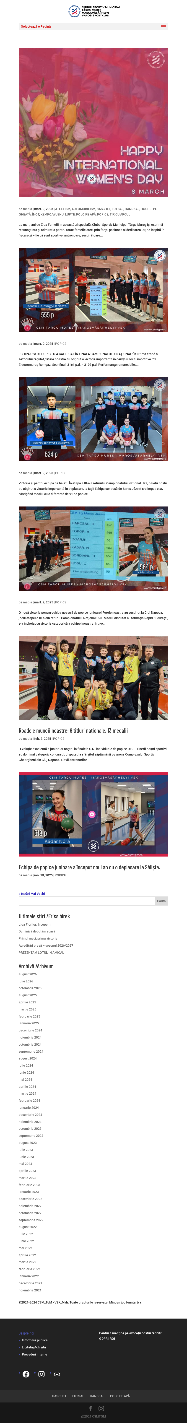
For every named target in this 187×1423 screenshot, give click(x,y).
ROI (112, 1338)
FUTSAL (117, 209)
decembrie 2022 (30, 1199)
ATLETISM (62, 209)
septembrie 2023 (31, 1135)
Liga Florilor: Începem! (35, 924)
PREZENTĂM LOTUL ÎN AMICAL (41, 952)
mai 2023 (25, 1164)
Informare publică (35, 1340)
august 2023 (28, 1143)
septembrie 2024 (31, 1051)
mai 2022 (25, 1248)
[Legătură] (57, 1374)
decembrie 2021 (30, 1283)
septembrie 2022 (31, 1220)
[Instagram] (41, 1374)
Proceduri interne (34, 1354)
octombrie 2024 (30, 1044)
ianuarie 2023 (29, 1192)
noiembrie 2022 (30, 1206)
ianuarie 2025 (29, 1023)
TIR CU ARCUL (120, 214)
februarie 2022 (29, 1269)
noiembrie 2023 (30, 1122)
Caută (161, 901)
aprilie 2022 (27, 1255)
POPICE (102, 214)
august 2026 (28, 974)
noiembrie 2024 (30, 1037)
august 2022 (28, 1227)
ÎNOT (35, 214)
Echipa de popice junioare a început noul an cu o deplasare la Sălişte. (89, 866)
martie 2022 (27, 1262)
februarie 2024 (29, 1100)
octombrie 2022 (30, 1213)
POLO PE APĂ (86, 214)
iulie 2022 (26, 1234)
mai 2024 (25, 1079)
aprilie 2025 (27, 1002)
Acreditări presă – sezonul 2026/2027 (46, 945)
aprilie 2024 (27, 1086)
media (27, 209)
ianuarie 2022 (29, 1276)
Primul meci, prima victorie (38, 938)
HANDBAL (132, 209)
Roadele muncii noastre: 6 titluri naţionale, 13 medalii (73, 730)
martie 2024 (27, 1093)
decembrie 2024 (30, 1030)
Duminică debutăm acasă (37, 931)
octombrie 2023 (30, 1128)
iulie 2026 (26, 981)
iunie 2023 (26, 1157)
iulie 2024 (26, 1065)
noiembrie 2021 (30, 1290)
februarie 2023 (29, 1185)
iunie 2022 (26, 1241)
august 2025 (28, 995)
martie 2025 (27, 1009)
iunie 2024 (26, 1072)
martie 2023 (27, 1178)
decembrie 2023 (30, 1115)
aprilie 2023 (27, 1171)
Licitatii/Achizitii (34, 1347)
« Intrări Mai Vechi (32, 894)
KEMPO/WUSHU (52, 214)
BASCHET (103, 209)
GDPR (103, 1338)
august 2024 (28, 1058)
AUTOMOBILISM (83, 209)
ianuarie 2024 (29, 1107)
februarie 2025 (29, 1016)
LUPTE (70, 214)
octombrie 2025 (30, 988)
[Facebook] (26, 1374)
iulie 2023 (26, 1150)
